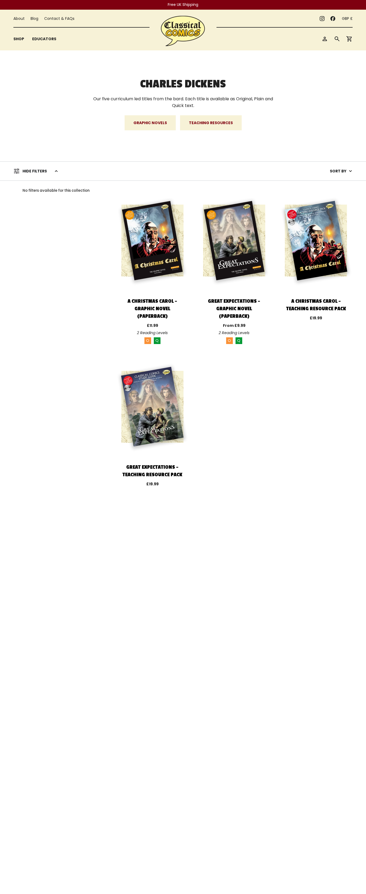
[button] (18, 39)
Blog (34, 18)
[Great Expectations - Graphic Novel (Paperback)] (234, 240)
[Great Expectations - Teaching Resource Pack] (152, 406)
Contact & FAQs (59, 18)
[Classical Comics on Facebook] (333, 18)
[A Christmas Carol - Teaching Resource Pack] (316, 240)
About (19, 18)
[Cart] (349, 38)
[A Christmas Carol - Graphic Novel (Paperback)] (152, 240)
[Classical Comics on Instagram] (322, 18)
